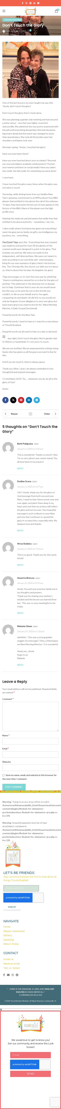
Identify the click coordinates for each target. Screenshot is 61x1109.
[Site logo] (30, 10)
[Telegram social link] (38, 3)
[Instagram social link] (12, 975)
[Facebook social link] (22, 3)
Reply (20, 468)
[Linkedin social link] (34, 3)
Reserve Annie (11, 963)
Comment (8, 698)
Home (6, 927)
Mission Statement (14, 931)
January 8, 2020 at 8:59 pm (30, 583)
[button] (30, 1010)
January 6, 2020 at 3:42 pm (30, 448)
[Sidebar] (4, 337)
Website (6, 761)
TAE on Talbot (11, 968)
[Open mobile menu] (4, 11)
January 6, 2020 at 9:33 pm (30, 548)
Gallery (7, 935)
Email (5, 748)
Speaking (8, 940)
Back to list (30, 414)
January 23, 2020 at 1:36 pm (30, 631)
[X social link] (26, 3)
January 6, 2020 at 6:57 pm (30, 486)
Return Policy (11, 944)
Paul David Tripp (10, 242)
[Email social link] (8, 975)
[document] (30, 1059)
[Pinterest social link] (30, 3)
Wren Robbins (24, 543)
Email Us (8, 959)
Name (6, 735)
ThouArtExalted (12, 20)
